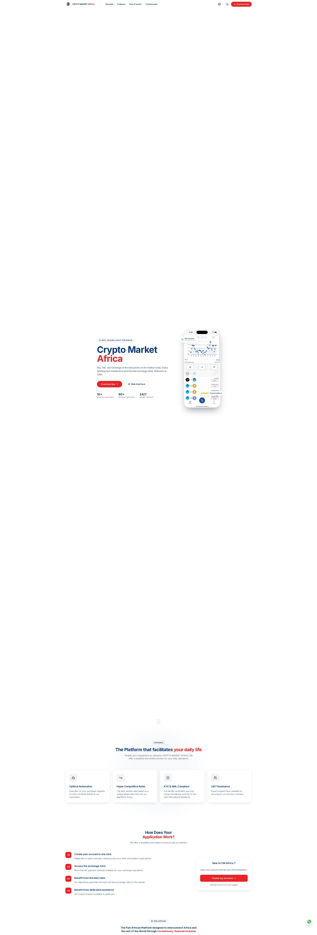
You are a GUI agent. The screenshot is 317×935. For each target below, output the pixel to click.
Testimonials (151, 4)
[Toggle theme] (227, 4)
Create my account (222, 878)
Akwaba (109, 4)
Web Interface (138, 384)
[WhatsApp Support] (309, 921)
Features (121, 4)
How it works (135, 4)
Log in (235, 885)
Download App (243, 4)
